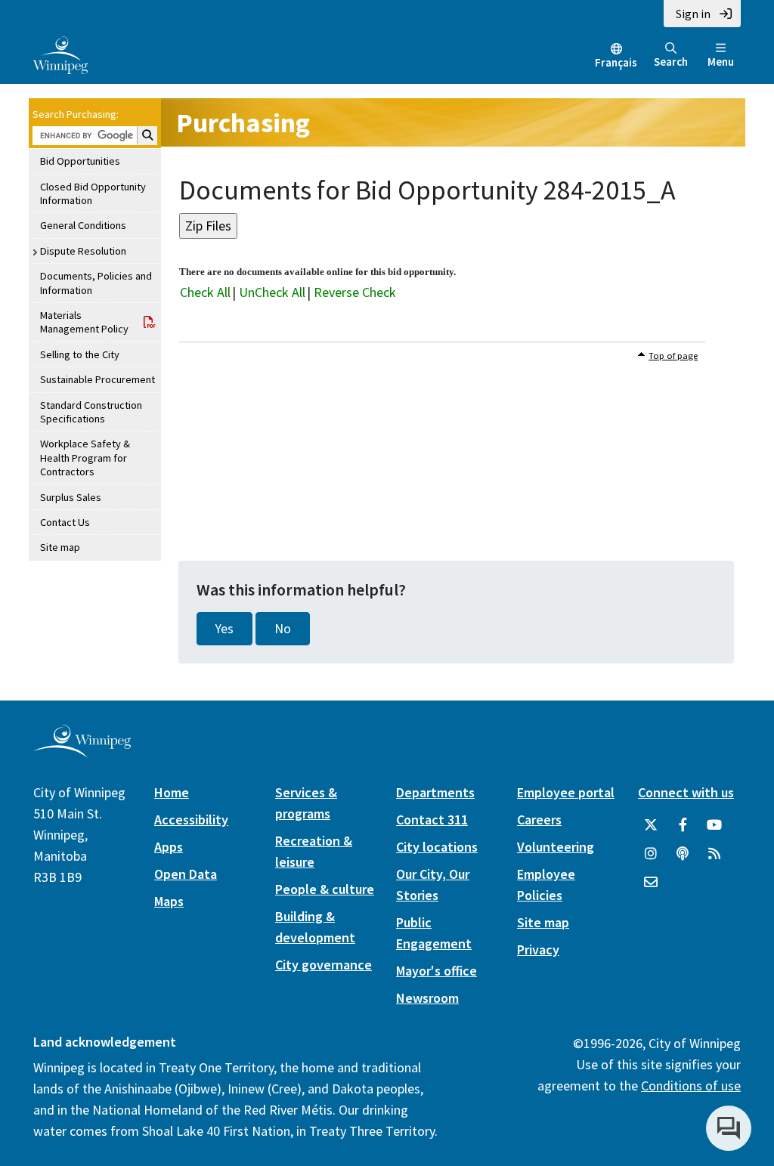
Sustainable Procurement (97, 379)
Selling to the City (79, 354)
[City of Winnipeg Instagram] (651, 854)
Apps (168, 846)
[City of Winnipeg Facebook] (682, 825)
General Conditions (83, 225)
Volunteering (555, 846)
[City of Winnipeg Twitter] (651, 825)
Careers (539, 819)
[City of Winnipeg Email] (651, 882)
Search (671, 61)
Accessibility (191, 819)
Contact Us (65, 522)
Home (171, 792)
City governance (323, 964)
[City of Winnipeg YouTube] (714, 825)
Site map (60, 547)
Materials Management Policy (84, 322)
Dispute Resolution (83, 251)
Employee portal (566, 792)
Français (616, 62)
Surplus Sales (70, 497)
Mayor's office (436, 970)
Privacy (538, 949)
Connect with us (686, 792)
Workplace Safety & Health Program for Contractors (85, 457)
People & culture (324, 889)
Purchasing (243, 123)
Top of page (673, 355)
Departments (435, 792)
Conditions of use (691, 1085)
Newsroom (427, 998)
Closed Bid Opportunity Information (93, 193)
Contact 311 (432, 819)
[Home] (60, 53)
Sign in (693, 13)
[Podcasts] (682, 854)
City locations (437, 846)
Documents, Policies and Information (96, 282)
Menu (720, 61)
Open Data (185, 874)
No (282, 628)
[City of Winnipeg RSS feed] (714, 854)
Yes (224, 628)
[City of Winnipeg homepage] (82, 752)
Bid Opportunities (80, 161)
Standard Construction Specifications (91, 411)
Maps (169, 901)
